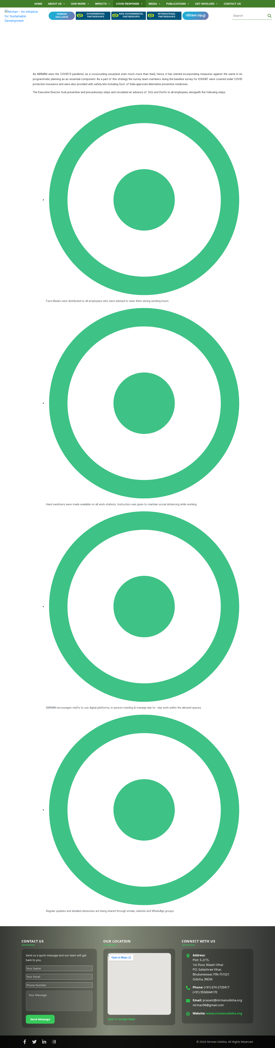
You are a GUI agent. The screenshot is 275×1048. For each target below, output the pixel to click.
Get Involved (204, 3)
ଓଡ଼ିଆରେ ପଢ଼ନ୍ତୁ (195, 15)
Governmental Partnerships (95, 15)
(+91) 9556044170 (205, 992)
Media (153, 3)
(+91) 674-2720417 (216, 987)
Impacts (101, 3)
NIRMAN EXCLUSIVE (62, 15)
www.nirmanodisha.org (224, 1013)
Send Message (40, 1019)
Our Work (78, 3)
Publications (176, 3)
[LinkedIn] (44, 1042)
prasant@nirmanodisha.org (222, 1000)
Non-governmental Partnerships (131, 15)
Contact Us (232, 3)
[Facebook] (25, 1042)
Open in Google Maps (121, 1019)
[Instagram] (54, 1042)
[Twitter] (34, 1042)
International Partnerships (167, 15)
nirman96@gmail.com (208, 1005)
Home (38, 3)
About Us (55, 3)
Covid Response (127, 3)
